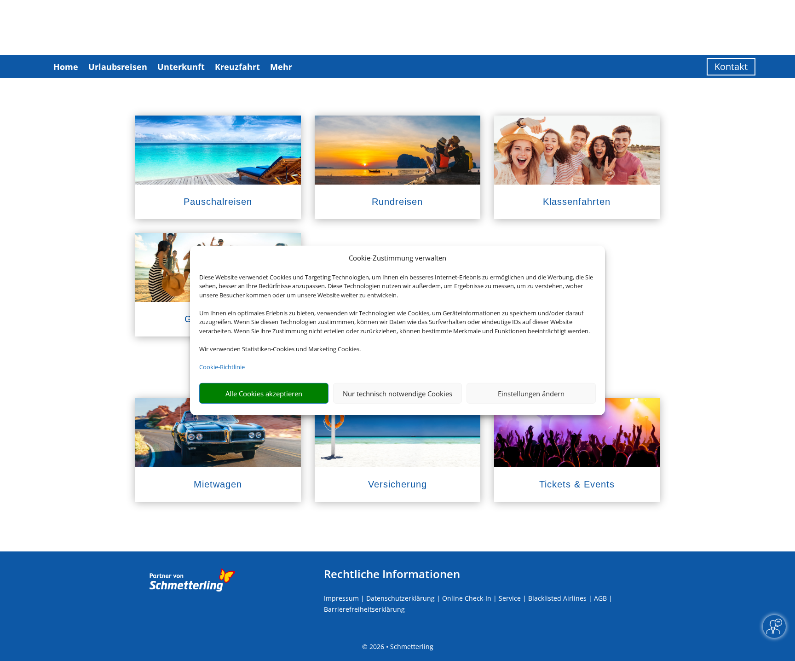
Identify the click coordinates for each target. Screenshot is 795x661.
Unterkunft (181, 66)
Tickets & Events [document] (577, 484)
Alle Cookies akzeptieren (263, 393)
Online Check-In (466, 598)
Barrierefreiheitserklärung (364, 609)
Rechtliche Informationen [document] (392, 574)
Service (510, 598)
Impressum (341, 598)
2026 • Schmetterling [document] (400, 646)
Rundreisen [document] (397, 202)
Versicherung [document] (397, 484)
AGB (600, 598)
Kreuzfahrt (237, 66)
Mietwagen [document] (218, 484)
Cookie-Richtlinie (222, 367)
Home (65, 66)
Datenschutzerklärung (400, 598)
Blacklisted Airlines (557, 598)
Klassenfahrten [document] (577, 202)
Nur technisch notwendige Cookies (397, 393)
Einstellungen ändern (531, 393)
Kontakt (731, 66)
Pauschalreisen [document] (218, 202)
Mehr (281, 66)
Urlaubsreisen (117, 66)
